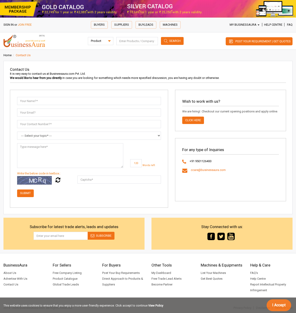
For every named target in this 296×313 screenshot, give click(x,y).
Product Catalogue (65, 278)
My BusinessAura (243, 24)
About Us (9, 273)
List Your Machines (213, 273)
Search (175, 41)
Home (7, 55)
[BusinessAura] (24, 40)
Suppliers (121, 24)
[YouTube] (231, 236)
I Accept (279, 305)
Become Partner (162, 284)
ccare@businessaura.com (208, 170)
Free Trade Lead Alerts (166, 278)
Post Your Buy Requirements (121, 273)
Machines (170, 24)
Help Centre (273, 24)
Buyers (99, 24)
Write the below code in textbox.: (39, 173)
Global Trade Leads (66, 284)
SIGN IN (8, 24)
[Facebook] (211, 236)
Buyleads (146, 24)
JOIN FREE (25, 24)
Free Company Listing (67, 273)
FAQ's (254, 273)
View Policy (155, 305)
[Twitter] (221, 236)
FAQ (290, 24)
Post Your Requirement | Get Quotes (263, 41)
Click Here (193, 120)
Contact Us (10, 284)
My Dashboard (161, 273)
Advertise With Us (15, 278)
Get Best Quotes (211, 278)
